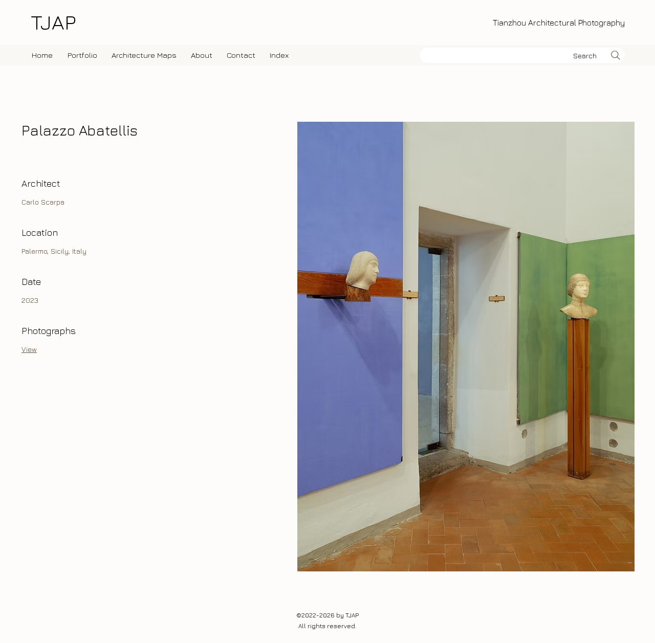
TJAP (53, 22)
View (29, 349)
